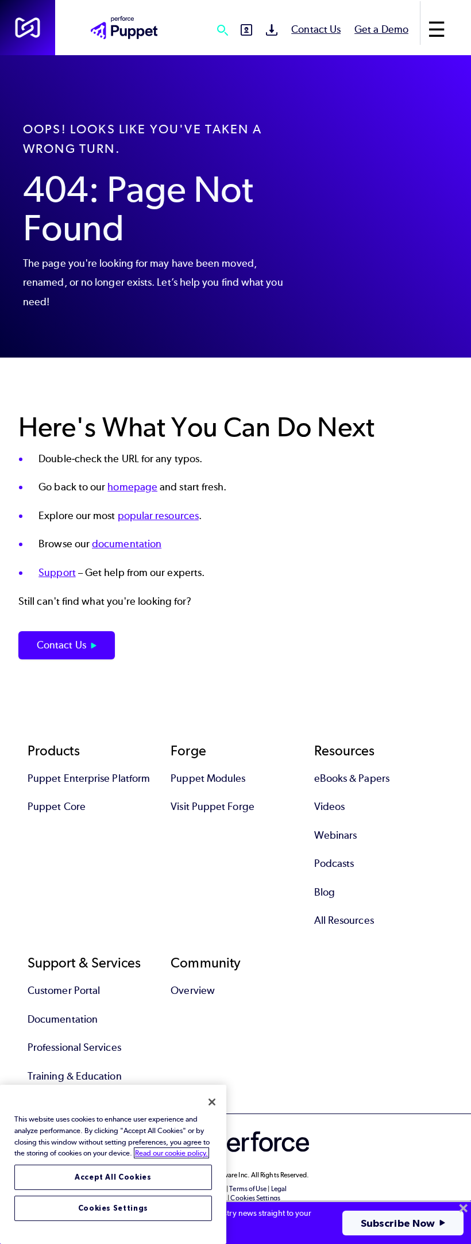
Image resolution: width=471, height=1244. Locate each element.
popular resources (158, 515)
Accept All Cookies (113, 1177)
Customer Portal (64, 990)
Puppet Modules (208, 778)
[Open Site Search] (222, 30)
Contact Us (316, 29)
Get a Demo (381, 29)
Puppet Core (57, 806)
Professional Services (74, 1047)
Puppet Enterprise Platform (89, 778)
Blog (324, 892)
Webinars (335, 835)
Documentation (63, 1019)
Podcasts (334, 863)
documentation (126, 543)
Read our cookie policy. (171, 1153)
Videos (329, 806)
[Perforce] (27, 27)
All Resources (344, 920)
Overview (193, 990)
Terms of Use (248, 1189)
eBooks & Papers (351, 778)
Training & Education (75, 1076)
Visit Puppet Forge (212, 806)
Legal (279, 1189)
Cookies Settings (113, 1208)
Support (57, 572)
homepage (132, 487)
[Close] (212, 1102)
